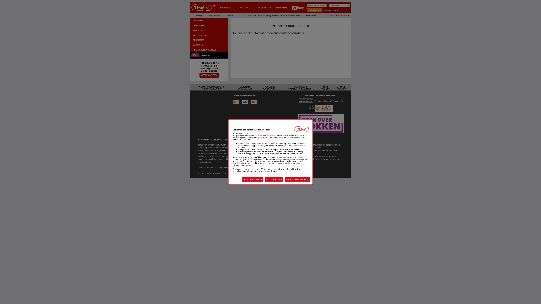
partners (263, 136)
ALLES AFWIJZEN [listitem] (274, 179)
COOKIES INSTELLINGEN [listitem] (297, 179)
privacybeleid (251, 169)
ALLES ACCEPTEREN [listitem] (253, 179)
